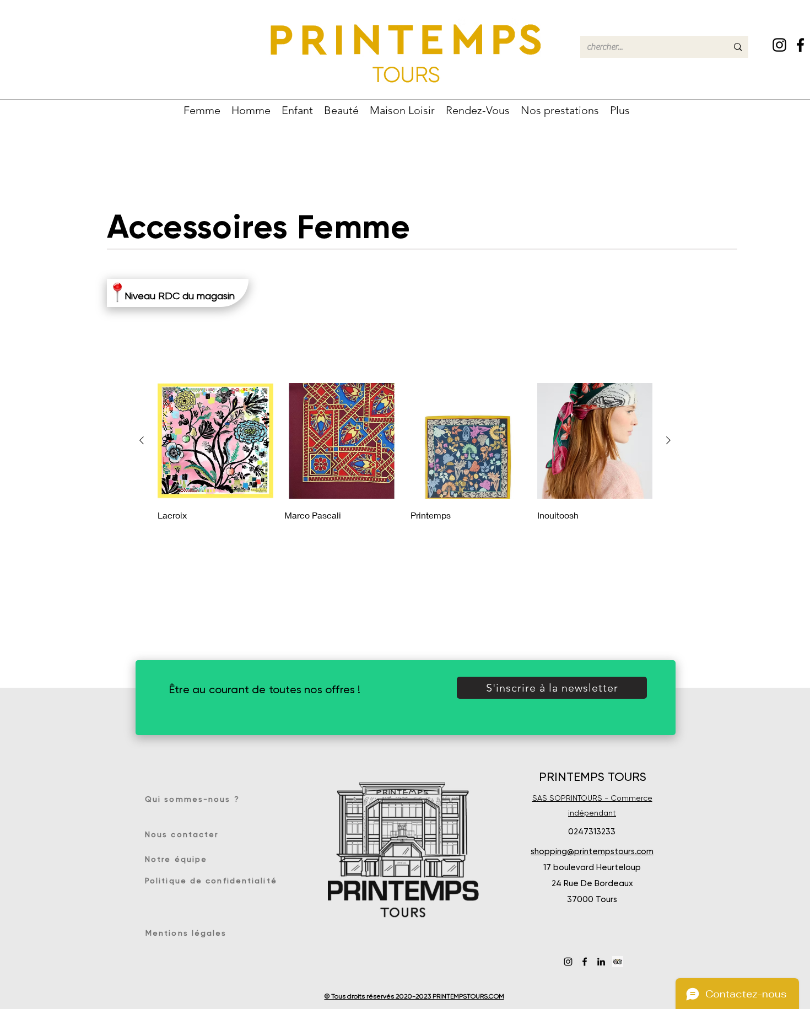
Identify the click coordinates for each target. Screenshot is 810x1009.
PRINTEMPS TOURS (592, 777)
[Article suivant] (668, 440)
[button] (202, 109)
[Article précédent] (141, 440)
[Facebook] (800, 45)
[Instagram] (779, 45)
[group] (405, 453)
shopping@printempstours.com (592, 851)
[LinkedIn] (601, 961)
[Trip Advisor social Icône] (617, 961)
